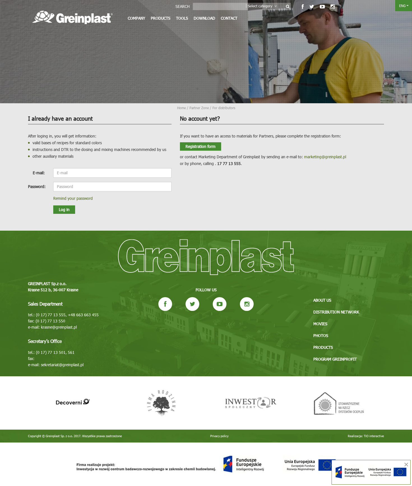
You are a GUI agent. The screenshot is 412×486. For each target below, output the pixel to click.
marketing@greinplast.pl (325, 156)
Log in (64, 209)
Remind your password (73, 198)
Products (160, 18)
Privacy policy (219, 436)
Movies (320, 323)
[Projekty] (206, 464)
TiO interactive (374, 436)
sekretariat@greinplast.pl (62, 364)
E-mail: (39, 172)
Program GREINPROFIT (335, 359)
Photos (320, 335)
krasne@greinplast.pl (59, 327)
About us (322, 300)
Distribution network (336, 312)
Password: (37, 186)
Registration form (201, 146)
